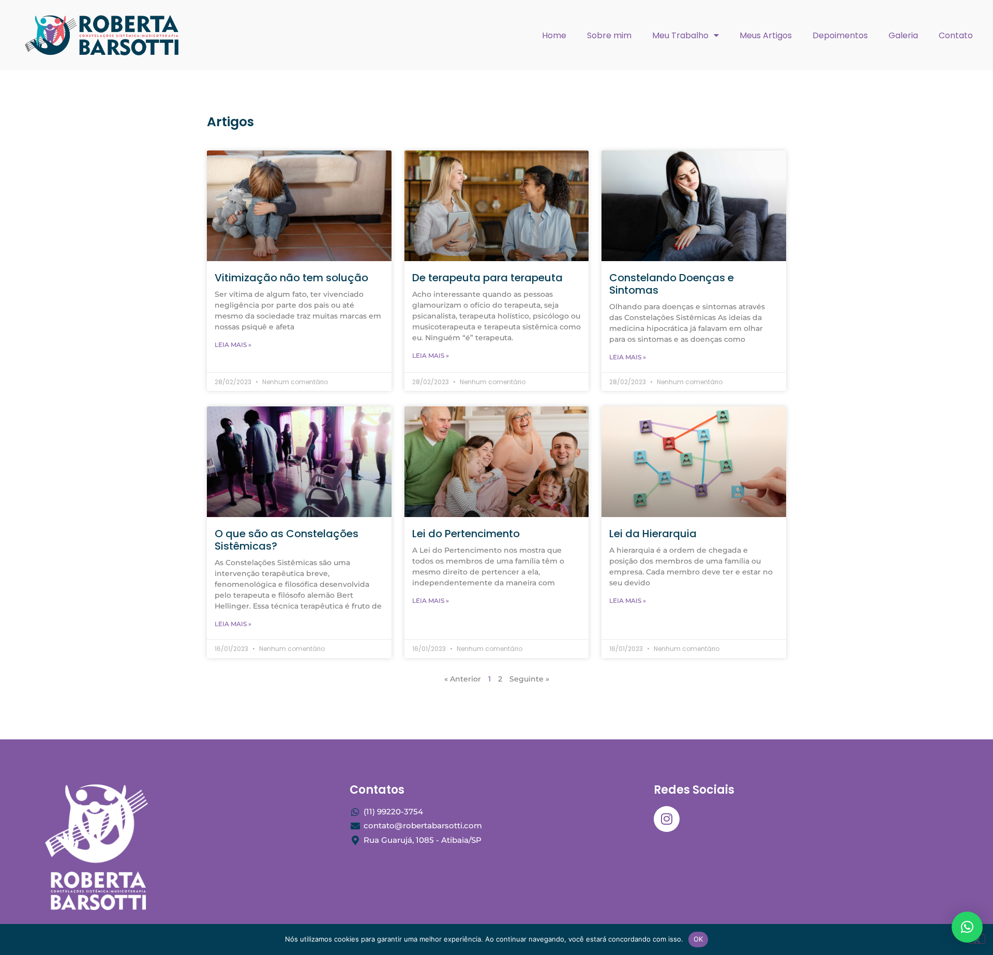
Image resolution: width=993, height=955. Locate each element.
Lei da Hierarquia (653, 533)
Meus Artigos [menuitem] (766, 35)
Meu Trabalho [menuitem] (680, 35)
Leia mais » (233, 344)
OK (698, 939)
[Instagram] (667, 819)
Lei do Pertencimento (466, 533)
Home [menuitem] (554, 35)
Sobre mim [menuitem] (609, 35)
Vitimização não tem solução (291, 277)
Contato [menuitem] (956, 35)
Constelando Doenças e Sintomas (671, 283)
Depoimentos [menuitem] (840, 35)
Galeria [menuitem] (903, 35)
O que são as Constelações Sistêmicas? (286, 539)
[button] (967, 927)
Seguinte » (529, 679)
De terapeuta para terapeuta (487, 277)
